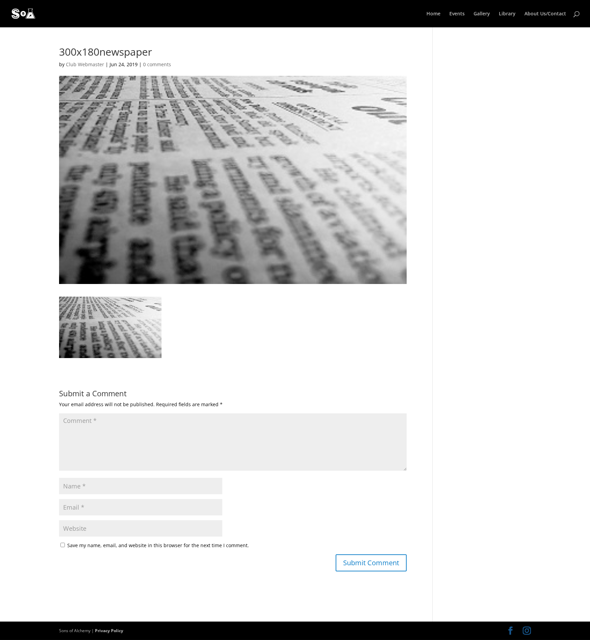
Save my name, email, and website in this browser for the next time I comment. (158, 545)
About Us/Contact (545, 14)
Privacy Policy (109, 631)
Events (457, 14)
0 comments (157, 64)
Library (507, 14)
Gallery (482, 14)
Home (433, 14)
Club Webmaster (85, 64)
